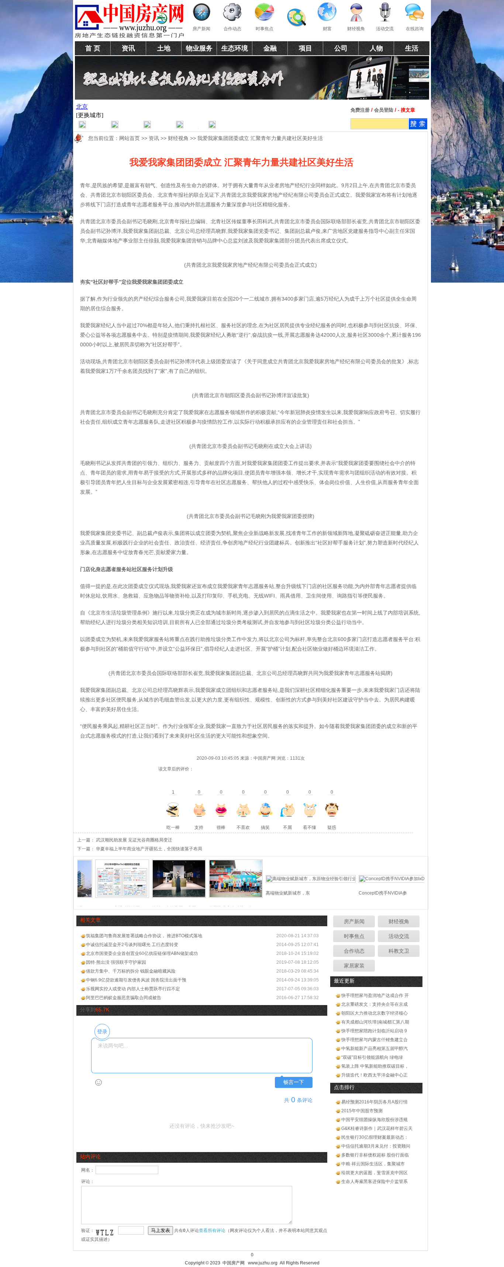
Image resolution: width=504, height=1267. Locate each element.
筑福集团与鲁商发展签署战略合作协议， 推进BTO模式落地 (144, 935)
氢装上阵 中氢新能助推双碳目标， (375, 1066)
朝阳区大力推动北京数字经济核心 (374, 1013)
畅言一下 (293, 1082)
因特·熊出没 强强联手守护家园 (116, 962)
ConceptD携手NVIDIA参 (364, 893)
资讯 (128, 48)
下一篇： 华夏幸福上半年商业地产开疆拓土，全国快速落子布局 (139, 848)
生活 (411, 48)
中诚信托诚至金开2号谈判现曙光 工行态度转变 (132, 944)
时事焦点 (264, 28)
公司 (341, 48)
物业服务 (199, 48)
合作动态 (232, 28)
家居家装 (354, 966)
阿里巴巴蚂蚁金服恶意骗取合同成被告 (123, 997)
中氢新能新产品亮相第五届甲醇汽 (374, 1048)
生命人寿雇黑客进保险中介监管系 (374, 1181)
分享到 (88, 1009)
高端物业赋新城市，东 (269, 893)
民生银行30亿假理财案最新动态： (374, 1137)
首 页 (92, 48)
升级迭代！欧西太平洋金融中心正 (374, 1075)
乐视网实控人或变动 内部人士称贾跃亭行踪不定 (133, 988)
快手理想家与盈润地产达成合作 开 (375, 995)
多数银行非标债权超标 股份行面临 (375, 1155)
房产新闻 (201, 28)
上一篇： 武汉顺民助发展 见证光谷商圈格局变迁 (124, 840)
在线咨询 (415, 28)
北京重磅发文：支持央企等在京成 (374, 1004)
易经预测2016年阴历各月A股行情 (374, 1102)
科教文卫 (399, 951)
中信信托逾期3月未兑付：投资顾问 (375, 1146)
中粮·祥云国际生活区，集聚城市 (373, 1163)
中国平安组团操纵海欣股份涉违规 (374, 1119)
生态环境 (234, 48)
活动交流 (385, 28)
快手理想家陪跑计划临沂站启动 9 (374, 1030)
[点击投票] (173, 810)
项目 (305, 48)
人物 (376, 48)
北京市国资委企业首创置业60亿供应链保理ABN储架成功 (142, 953)
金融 (270, 48)
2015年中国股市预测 (362, 1110)
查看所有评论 (212, 1230)
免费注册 (360, 110)
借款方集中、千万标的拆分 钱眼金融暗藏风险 (131, 971)
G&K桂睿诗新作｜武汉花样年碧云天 (376, 1128)
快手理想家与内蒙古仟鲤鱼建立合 (374, 1039)
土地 (163, 48)
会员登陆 (383, 110)
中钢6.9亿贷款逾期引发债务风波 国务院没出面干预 (136, 980)
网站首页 (129, 138)
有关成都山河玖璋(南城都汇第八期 (375, 1022)
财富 (327, 28)
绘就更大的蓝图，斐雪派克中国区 (374, 1172)
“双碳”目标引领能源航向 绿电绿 (372, 1057)
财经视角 (356, 28)
